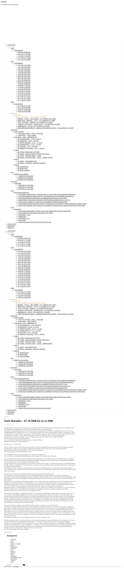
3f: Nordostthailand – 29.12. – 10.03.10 (31, 148)
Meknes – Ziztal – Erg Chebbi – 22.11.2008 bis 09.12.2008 (37, 119)
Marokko (17, 115)
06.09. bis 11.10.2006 (24, 54)
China (16, 150)
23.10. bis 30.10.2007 (24, 95)
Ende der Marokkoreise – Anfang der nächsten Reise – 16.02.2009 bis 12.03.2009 (45, 128)
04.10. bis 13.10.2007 (24, 91)
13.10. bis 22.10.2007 (24, 93)
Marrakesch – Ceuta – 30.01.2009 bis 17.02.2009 (34, 126)
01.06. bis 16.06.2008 (24, 109)
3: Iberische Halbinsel (25, 180)
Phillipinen (13, 556)
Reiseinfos (11, 226)
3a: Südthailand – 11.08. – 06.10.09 (29, 139)
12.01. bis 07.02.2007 (24, 67)
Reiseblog (4, 2)
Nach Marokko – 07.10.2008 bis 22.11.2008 (32, 117)
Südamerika (18, 50)
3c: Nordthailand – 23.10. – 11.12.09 (30, 143)
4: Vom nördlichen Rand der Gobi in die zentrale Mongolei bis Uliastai (44, 200)
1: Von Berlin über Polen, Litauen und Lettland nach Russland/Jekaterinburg (47, 194)
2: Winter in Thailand (25, 187)
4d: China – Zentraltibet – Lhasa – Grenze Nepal (35, 157)
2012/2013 (14, 182)
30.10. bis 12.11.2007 (24, 97)
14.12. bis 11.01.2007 (24, 65)
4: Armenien (22, 217)
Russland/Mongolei (21, 193)
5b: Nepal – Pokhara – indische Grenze (31, 163)
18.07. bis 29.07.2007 (24, 78)
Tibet (12, 562)
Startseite (11, 45)
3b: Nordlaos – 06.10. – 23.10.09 (28, 141)
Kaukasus (17, 209)
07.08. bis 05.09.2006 (24, 52)
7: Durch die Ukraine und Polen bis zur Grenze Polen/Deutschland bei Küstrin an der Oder (51, 206)
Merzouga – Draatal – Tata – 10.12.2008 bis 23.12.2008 (36, 121)
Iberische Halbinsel (21, 174)
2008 (12, 102)
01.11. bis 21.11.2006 (24, 58)
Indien (16, 165)
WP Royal (16, 566)
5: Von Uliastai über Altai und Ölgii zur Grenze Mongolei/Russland (42, 202)
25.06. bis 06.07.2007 (24, 74)
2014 (12, 207)
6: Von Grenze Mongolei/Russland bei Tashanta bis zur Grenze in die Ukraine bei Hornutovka (52, 204)
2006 (12, 49)
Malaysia (13, 551)
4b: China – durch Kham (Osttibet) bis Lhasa (33, 154)
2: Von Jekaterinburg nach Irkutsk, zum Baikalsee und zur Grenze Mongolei (46, 196)
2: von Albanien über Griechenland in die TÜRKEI (35, 213)
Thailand (17, 183)
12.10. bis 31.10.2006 (24, 56)
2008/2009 (14, 113)
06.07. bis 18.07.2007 (24, 76)
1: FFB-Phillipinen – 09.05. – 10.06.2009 (30, 133)
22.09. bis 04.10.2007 (24, 89)
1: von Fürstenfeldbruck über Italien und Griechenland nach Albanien (44, 211)
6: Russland (22, 220)
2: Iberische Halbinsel (25, 178)
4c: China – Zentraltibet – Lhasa (29, 156)
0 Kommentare (8, 532)
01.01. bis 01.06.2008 (24, 108)
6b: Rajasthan (22, 169)
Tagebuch (11, 47)
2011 (12, 172)
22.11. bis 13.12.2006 (24, 60)
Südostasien (19, 132)
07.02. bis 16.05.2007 (24, 69)
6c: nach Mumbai (24, 170)
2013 (12, 191)
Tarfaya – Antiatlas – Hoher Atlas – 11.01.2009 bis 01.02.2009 (39, 124)
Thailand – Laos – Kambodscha (25, 137)
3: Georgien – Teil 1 (24, 215)
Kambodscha (14, 547)
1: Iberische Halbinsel (25, 176)
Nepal (16, 159)
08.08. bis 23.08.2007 (24, 82)
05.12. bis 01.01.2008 (24, 106)
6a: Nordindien (23, 167)
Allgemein (13, 539)
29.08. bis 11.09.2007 (24, 85)
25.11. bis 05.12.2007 (24, 100)
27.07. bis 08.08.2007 (24, 80)
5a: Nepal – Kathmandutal (27, 161)
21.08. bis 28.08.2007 (24, 84)
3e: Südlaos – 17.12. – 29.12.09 (27, 146)
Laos (12, 550)
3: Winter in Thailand (25, 189)
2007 (12, 61)
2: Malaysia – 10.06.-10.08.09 (27, 135)
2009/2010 (14, 130)
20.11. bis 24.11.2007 (24, 98)
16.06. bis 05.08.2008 (24, 111)
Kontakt (10, 228)
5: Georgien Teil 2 (24, 218)
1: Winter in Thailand (25, 185)
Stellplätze (11, 224)
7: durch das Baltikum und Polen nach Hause (34, 222)
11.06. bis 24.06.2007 (24, 73)
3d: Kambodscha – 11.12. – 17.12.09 (29, 145)
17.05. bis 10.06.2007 (24, 71)
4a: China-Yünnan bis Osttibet (29, 152)
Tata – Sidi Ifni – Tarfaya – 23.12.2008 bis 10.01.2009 (35, 122)
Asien (12, 540)
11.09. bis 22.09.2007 (24, 87)
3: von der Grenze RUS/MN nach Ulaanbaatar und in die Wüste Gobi (42, 198)
